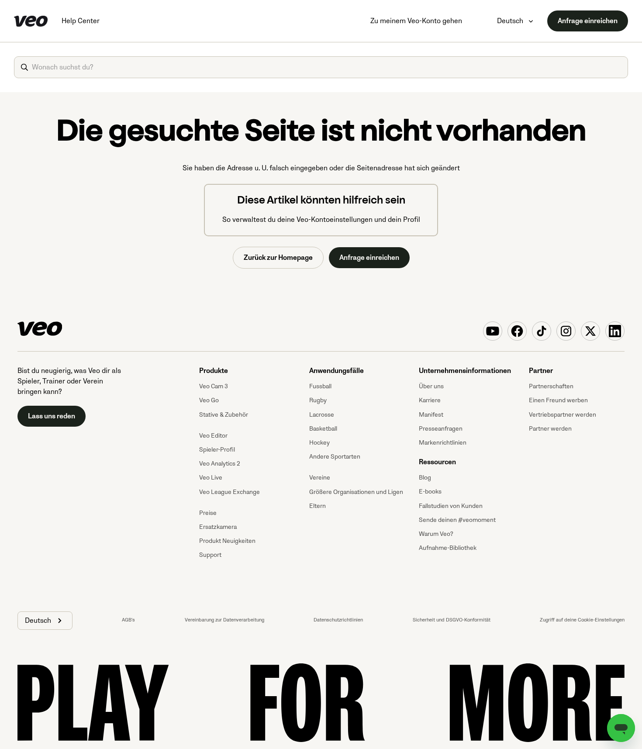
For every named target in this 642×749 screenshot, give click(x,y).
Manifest (431, 414)
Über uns (431, 386)
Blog (425, 477)
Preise (208, 513)
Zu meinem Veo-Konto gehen (416, 21)
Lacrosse (321, 414)
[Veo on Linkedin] (615, 331)
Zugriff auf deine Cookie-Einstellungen (582, 620)
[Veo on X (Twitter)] (590, 331)
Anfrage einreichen (588, 21)
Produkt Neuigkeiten (227, 541)
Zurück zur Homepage (278, 257)
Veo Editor (213, 435)
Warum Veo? (436, 534)
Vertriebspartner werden (562, 414)
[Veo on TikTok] (541, 331)
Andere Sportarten (334, 456)
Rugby (318, 400)
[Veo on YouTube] (492, 331)
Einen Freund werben (558, 400)
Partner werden (550, 428)
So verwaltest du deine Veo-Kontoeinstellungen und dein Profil (321, 219)
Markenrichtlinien (442, 442)
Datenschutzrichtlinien (338, 620)
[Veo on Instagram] (566, 331)
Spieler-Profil (217, 449)
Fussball (320, 386)
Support (210, 555)
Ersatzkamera (218, 527)
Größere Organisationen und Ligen (356, 492)
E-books (430, 491)
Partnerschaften (551, 386)
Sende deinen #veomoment (457, 520)
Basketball (323, 428)
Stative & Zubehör (223, 414)
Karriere (430, 400)
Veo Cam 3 (213, 386)
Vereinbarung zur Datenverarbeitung (224, 620)
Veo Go (209, 400)
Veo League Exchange (229, 492)
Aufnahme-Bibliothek (447, 548)
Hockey (319, 442)
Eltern (317, 506)
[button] (44, 620)
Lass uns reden (51, 416)
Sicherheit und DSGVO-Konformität (451, 620)
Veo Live (210, 477)
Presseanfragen (441, 428)
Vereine (319, 477)
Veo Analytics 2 (219, 463)
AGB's (128, 620)
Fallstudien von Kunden (451, 506)
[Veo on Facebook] (517, 331)
